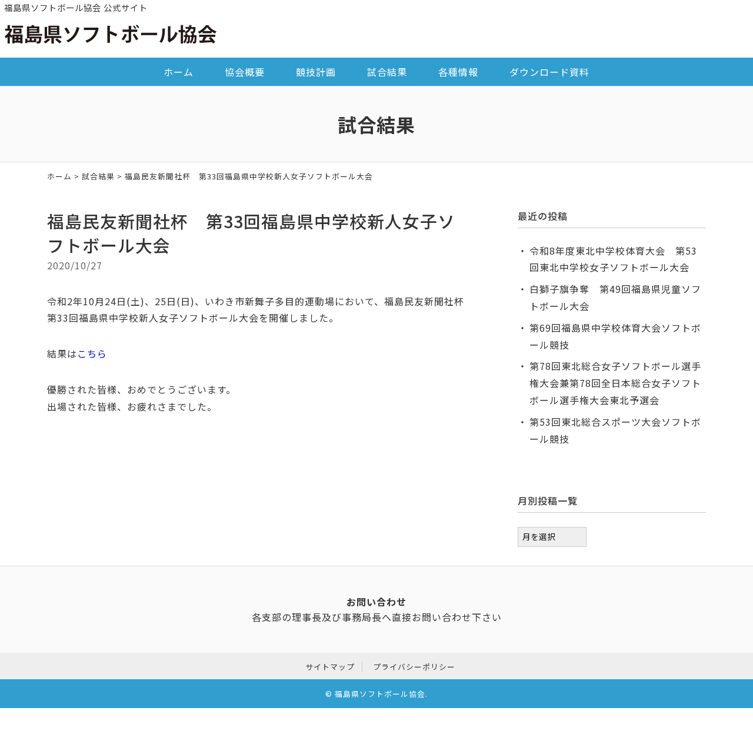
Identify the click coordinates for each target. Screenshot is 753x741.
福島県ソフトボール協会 (380, 693)
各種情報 (458, 72)
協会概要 (245, 72)
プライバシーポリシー (414, 666)
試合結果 (387, 72)
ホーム (179, 72)
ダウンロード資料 (549, 72)
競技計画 (316, 72)
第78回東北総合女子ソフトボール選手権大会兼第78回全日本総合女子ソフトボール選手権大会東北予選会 (615, 383)
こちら (92, 353)
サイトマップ (330, 666)
